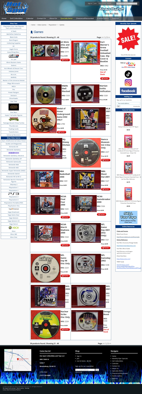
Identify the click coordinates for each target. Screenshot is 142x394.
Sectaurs (14, 95)
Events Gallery (103, 18)
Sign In (90, 3)
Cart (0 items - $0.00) (105, 3)
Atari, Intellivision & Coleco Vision (14, 141)
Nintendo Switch (14, 174)
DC (14, 46)
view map (43, 372)
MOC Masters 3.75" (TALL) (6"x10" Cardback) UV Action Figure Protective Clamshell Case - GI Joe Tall (128, 151)
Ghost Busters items (13, 62)
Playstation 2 (13, 190)
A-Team (13, 31)
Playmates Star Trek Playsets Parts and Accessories (13, 27)
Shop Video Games (13, 138)
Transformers (14, 132)
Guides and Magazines (14, 144)
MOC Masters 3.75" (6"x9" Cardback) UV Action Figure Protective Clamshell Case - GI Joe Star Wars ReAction (128, 177)
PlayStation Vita (13, 206)
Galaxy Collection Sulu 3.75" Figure (128, 127)
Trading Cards (14, 129)
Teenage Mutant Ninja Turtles (13, 123)
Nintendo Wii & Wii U (13, 177)
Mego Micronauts (13, 83)
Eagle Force (14, 49)
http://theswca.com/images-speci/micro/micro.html (125, 252)
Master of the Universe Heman (14, 80)
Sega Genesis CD (14, 221)
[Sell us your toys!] (111, 9)
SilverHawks (13, 98)
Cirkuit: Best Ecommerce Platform (12, 390)
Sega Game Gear (13, 215)
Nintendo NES (14, 168)
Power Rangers (13, 92)
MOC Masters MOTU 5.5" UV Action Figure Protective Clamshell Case (128, 202)
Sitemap (27, 388)
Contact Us (41, 18)
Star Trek (13, 101)
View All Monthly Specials (128, 55)
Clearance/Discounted (85, 18)
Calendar (29, 18)
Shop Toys (13, 23)
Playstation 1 (13, 187)
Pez (13, 89)
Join (95, 3)
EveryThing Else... (13, 52)
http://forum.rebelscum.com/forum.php (128, 237)
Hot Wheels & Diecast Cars (13, 68)
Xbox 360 (13, 234)
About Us (53, 18)
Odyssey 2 (13, 184)
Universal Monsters (14, 135)
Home (4, 18)
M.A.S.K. (14, 74)
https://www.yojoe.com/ (123, 259)
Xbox (13, 231)
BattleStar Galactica (14, 34)
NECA (14, 86)
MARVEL (14, 77)
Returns (115, 18)
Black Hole (13, 37)
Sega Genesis (13, 218)
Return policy (20, 388)
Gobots (13, 65)
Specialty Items (67, 18)
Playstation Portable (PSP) (13, 203)
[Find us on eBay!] (128, 64)
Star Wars (13, 112)
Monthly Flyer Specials (120, 358)
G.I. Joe (13, 59)
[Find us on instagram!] (128, 82)
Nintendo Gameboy (14, 150)
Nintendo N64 (14, 165)
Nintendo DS (13, 147)
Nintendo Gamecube (13, 162)
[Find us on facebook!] (128, 90)
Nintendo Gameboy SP (14, 159)
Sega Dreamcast (13, 212)
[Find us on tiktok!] (128, 74)
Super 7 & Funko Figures (13, 115)
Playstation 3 (13, 197)
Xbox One (13, 237)
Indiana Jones (14, 71)
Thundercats (13, 126)
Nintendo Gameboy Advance (14, 156)
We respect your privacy (9, 388)
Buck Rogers (13, 40)
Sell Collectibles (16, 18)
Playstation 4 (13, 200)
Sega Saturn (13, 224)
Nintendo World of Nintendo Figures (13, 180)
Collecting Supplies (13, 43)
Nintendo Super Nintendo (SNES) (13, 171)
